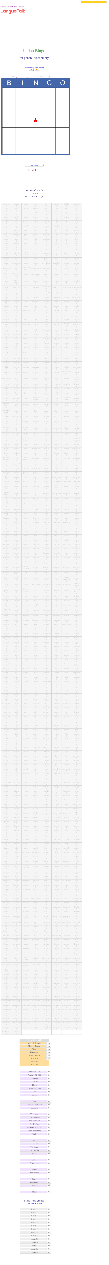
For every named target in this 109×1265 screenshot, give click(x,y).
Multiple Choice (34, 1043)
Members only (34, 1203)
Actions (34, 1160)
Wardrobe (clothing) (34, 1127)
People (34, 1169)
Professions (34, 1173)
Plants (34, 1085)
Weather (34, 1186)
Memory (34, 1064)
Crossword (34, 1058)
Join (93, 2)
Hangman (34, 1052)
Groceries (34, 1108)
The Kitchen (34, 1124)
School (34, 1154)
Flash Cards (34, 1061)
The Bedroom (34, 1117)
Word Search (34, 1055)
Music (34, 1192)
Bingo (34, 1049)
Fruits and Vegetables (34, 1105)
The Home (34, 1114)
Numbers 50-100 (34, 1075)
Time (34, 1092)
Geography (34, 1182)
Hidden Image (34, 1046)
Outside (34, 1179)
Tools (34, 1134)
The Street (34, 1147)
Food (34, 1101)
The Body (34, 1078)
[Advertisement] (54, 24)
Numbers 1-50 (34, 1072)
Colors (34, 1095)
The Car (34, 1144)
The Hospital (34, 1150)
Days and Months (34, 1088)
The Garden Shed (34, 1131)
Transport (34, 1140)
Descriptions (34, 1163)
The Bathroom (34, 1121)
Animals (34, 1082)
